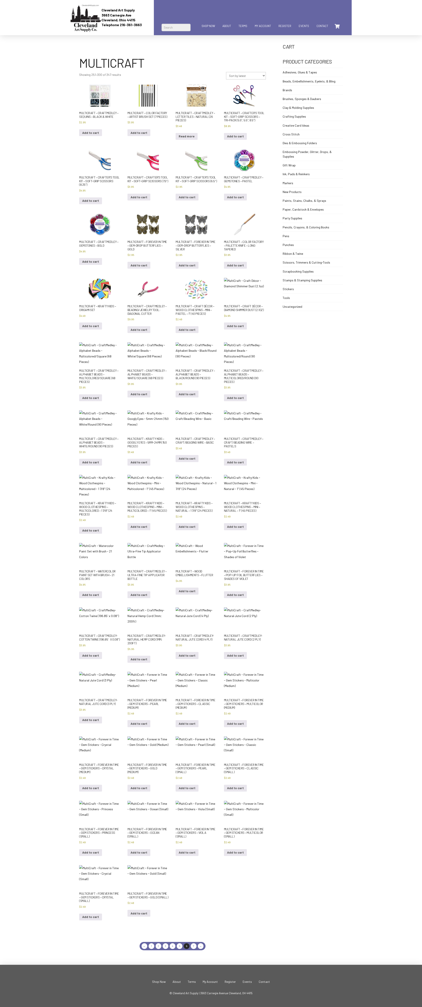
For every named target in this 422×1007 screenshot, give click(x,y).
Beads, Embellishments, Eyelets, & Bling (309, 81)
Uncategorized (292, 306)
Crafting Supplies (294, 116)
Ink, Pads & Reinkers (296, 174)
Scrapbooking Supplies (298, 271)
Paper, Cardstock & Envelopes (303, 209)
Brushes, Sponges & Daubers (302, 99)
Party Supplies (292, 218)
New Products (292, 192)
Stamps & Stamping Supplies (302, 280)
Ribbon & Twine (293, 253)
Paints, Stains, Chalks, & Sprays (304, 200)
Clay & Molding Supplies (298, 107)
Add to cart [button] (90, 133)
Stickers (288, 289)
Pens (286, 236)
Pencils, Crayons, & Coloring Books (306, 227)
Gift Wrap (289, 165)
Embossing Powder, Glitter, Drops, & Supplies (307, 154)
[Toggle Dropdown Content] (337, 26)
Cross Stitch (291, 134)
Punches (288, 245)
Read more (187, 136)
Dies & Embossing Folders (300, 143)
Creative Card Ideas (296, 125)
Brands (287, 90)
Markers (288, 183)
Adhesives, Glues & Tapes (300, 72)
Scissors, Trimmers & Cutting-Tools (306, 262)
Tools (286, 298)
